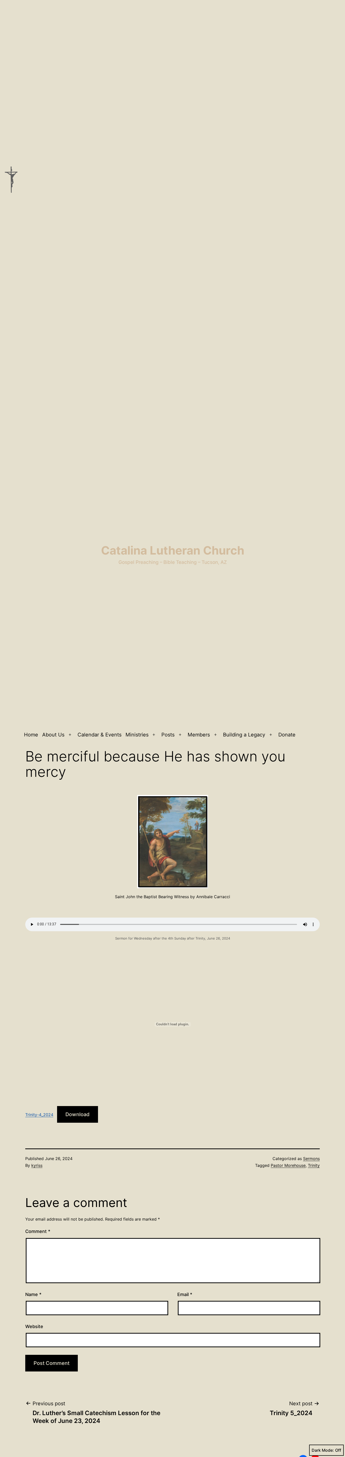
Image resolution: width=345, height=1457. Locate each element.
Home (31, 735)
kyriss (36, 1165)
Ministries (137, 735)
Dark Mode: (323, 1450)
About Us (53, 735)
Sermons (311, 1158)
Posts (168, 735)
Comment (37, 1231)
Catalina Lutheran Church (172, 550)
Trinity (314, 1165)
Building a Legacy (244, 735)
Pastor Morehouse (288, 1165)
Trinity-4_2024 (39, 1114)
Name (33, 1294)
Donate (286, 735)
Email (184, 1294)
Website (34, 1326)
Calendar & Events (99, 735)
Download (77, 1114)
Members (199, 735)
